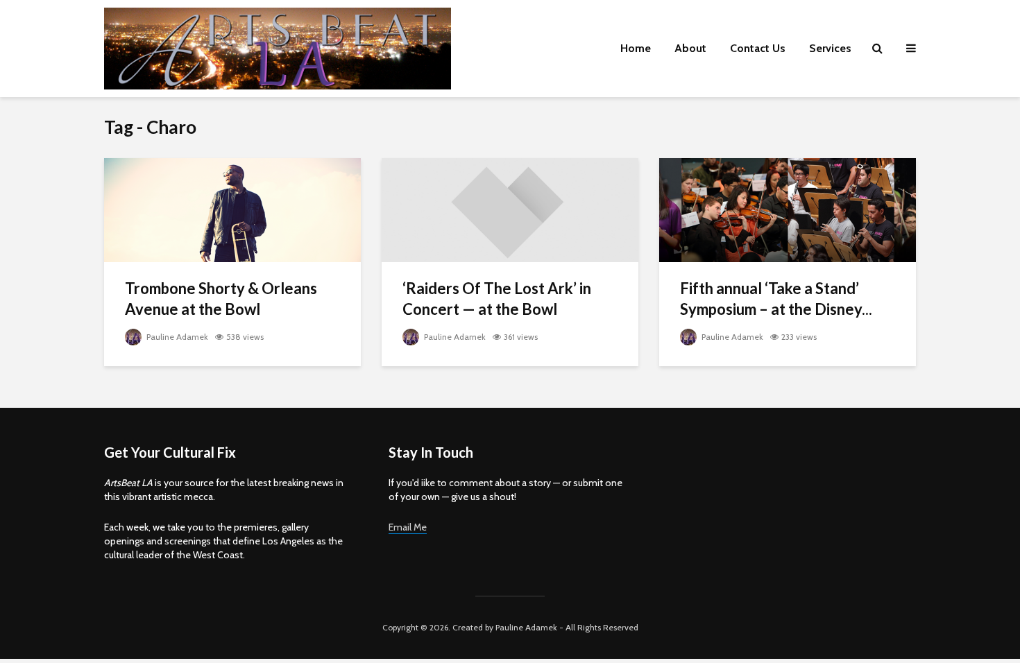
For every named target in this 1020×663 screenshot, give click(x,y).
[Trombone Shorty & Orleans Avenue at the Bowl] (232, 209)
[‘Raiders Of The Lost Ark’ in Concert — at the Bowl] (510, 209)
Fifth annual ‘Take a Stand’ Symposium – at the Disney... (776, 298)
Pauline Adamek (176, 337)
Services (830, 48)
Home (635, 48)
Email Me (408, 527)
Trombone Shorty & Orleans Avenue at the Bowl (221, 298)
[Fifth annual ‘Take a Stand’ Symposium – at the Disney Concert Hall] (787, 209)
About (690, 48)
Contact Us (757, 48)
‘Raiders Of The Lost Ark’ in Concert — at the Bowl (496, 298)
